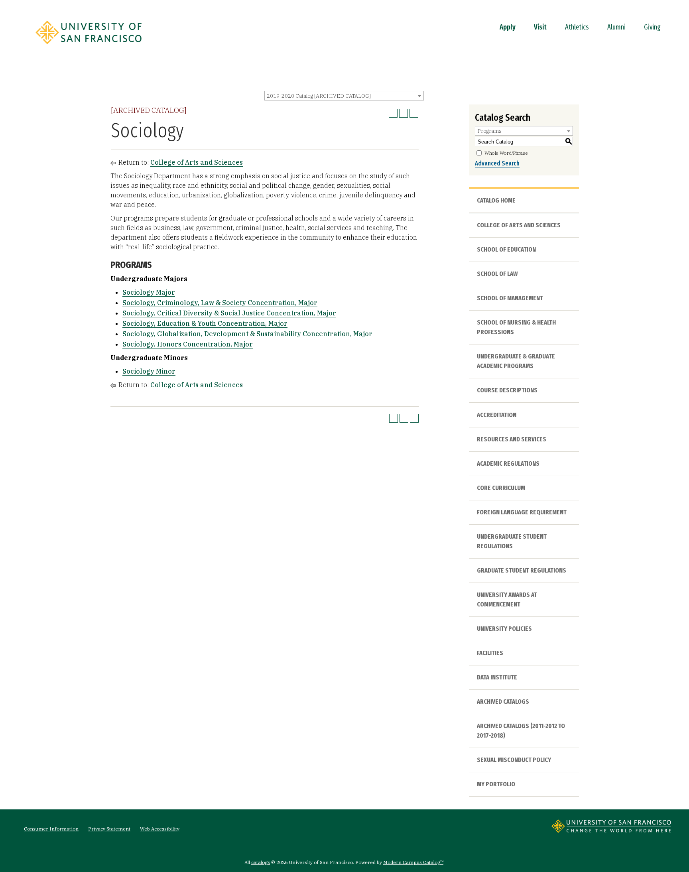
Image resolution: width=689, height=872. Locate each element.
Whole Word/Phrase (506, 153)
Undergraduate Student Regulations (512, 541)
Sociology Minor (148, 371)
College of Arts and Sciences (196, 162)
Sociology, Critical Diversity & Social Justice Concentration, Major (229, 313)
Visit (540, 27)
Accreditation (496, 415)
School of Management (510, 298)
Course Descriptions (507, 390)
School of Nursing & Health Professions (516, 327)
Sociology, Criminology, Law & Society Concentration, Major (219, 303)
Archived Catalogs (503, 701)
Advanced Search (497, 163)
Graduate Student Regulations (521, 570)
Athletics (577, 27)
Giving (652, 27)
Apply (508, 27)
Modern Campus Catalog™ (413, 862)
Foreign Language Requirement (522, 512)
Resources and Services (511, 439)
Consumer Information (51, 829)
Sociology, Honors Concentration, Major (187, 344)
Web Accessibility (159, 829)
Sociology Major (148, 292)
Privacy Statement (109, 829)
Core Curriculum (501, 488)
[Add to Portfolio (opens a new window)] (393, 113)
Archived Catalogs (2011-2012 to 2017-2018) (521, 730)
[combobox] (344, 95)
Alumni (616, 27)
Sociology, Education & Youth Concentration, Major (204, 323)
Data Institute (497, 677)
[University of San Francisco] (88, 47)
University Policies (504, 628)
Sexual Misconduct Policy (514, 760)
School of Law (497, 274)
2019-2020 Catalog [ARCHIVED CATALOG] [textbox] (319, 96)
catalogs (260, 862)
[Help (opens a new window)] (413, 113)
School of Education (506, 249)
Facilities (490, 653)
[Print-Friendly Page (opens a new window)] (403, 113)
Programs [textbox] (489, 131)
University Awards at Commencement (507, 599)
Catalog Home (496, 200)
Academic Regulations (508, 463)
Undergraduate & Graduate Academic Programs (516, 361)
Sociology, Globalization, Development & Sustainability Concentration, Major (247, 334)
